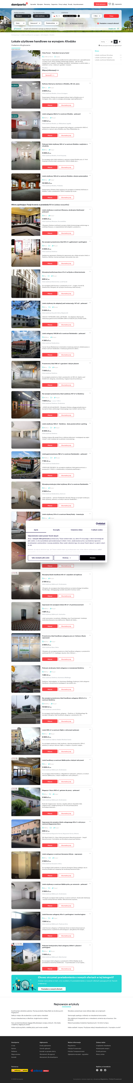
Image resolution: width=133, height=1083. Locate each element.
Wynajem (40, 4)
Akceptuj (92, 557)
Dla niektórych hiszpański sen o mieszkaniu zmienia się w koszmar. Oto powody (92, 1019)
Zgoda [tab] (36, 530)
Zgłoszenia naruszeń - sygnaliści (78, 1054)
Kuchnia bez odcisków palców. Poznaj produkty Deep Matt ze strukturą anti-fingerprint (37, 1011)
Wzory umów (100, 1054)
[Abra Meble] (40, 1070)
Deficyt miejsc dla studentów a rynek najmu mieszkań (29, 1015)
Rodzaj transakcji (19, 12)
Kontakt (13, 1057)
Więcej (50, 105)
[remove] (75, 16)
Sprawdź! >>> (49, 75)
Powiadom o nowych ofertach (109, 23)
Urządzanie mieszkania (103, 1045)
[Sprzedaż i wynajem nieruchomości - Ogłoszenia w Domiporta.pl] (19, 4)
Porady (70, 4)
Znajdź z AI (112, 29)
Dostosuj (65, 557)
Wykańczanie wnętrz (102, 1048)
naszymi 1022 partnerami (41, 538)
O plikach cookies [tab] (97, 530)
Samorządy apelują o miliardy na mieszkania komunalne (87, 1015)
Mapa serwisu (15, 1054)
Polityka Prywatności (74, 1048)
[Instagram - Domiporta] (101, 1070)
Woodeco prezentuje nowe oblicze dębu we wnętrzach (86, 1011)
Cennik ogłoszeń (45, 1048)
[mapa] (120, 41)
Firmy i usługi (63, 4)
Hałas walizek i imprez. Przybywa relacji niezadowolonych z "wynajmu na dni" (94, 1027)
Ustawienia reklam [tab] (77, 530)
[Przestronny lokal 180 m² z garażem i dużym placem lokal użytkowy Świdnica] (25, 374)
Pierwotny (47, 4)
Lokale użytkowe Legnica (103, 57)
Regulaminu (104, 1079)
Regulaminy (72, 1045)
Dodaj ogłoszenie (100, 4)
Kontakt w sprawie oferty (48, 1051)
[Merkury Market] (19, 1070)
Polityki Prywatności (115, 1079)
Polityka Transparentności (76, 1051)
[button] (2, 18)
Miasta (97, 51)
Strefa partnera (101, 1051)
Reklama (14, 1051)
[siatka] (112, 41)
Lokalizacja (64, 12)
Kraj (53, 12)
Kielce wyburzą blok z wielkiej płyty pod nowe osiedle (29, 1027)
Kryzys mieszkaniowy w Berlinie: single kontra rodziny (29, 1018)
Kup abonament (78, 4)
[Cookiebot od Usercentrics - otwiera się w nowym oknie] (97, 524)
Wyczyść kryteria (77, 23)
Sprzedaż (33, 4)
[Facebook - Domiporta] (97, 1070)
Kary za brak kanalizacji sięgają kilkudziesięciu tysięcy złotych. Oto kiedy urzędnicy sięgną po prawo (36, 1023)
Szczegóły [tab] (56, 530)
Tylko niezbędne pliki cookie (40, 557)
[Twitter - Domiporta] (105, 1070)
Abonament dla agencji (47, 1054)
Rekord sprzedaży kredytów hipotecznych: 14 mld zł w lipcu (88, 1023)
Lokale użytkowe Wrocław (104, 55)
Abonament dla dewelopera (49, 1057)
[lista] (116, 41)
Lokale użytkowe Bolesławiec (105, 60)
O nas (13, 1045)
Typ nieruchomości (39, 12)
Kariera (13, 1048)
